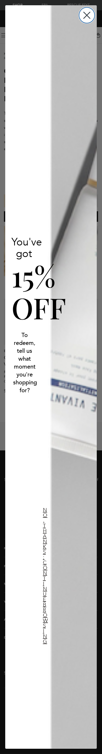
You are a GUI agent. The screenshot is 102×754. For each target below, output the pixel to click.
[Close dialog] (87, 15)
